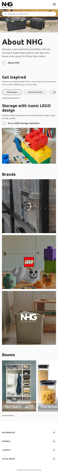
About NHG (13, 63)
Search (5, 14)
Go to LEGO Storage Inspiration (24, 123)
